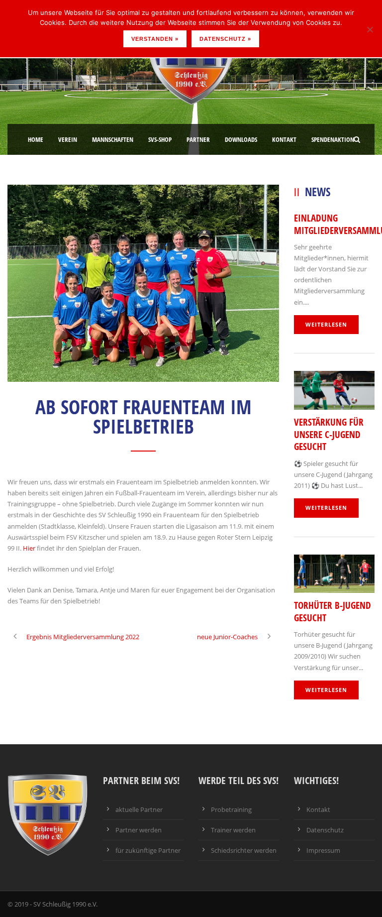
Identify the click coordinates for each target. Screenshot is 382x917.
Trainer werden (233, 829)
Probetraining (231, 809)
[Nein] (370, 29)
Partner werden (138, 829)
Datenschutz (325, 829)
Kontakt (284, 139)
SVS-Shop (160, 139)
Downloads (241, 139)
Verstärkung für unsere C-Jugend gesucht (329, 434)
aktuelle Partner (139, 809)
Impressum (323, 850)
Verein (67, 139)
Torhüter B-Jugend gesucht (332, 611)
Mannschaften (112, 139)
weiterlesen (326, 324)
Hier (29, 548)
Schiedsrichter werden (244, 850)
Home (35, 139)
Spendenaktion (332, 139)
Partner (198, 139)
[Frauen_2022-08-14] (143, 283)
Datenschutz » (225, 39)
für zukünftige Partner (148, 850)
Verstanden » (155, 39)
